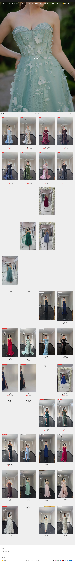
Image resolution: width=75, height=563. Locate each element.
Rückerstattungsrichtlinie (5, 551)
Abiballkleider (22, 3)
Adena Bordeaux (47, 147)
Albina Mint (28, 359)
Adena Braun (65, 147)
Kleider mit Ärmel (30, 3)
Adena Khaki (28, 182)
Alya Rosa (65, 500)
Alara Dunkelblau (65, 323)
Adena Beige (28, 147)
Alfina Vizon (46, 365)
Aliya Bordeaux (65, 464)
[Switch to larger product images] (1, 113)
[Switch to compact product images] (4, 113)
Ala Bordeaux (46, 217)
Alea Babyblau (46, 357)
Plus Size (37, 3)
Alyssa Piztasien (28, 507)
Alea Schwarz (65, 357)
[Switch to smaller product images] (3, 113)
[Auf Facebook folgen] (2, 557)
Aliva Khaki (65, 429)
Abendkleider (15, 3)
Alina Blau (10, 400)
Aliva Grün (47, 429)
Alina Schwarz (28, 400)
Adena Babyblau (10, 147)
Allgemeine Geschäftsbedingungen (7, 554)
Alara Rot (10, 359)
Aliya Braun (10, 500)
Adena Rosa (46, 182)
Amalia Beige (65, 536)
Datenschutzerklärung (5, 549)
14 (41, 541)
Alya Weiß (10, 536)
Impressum (3, 548)
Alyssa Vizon (46, 536)
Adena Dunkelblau (9, 182)
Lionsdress (10, 146)
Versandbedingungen (54, 3)
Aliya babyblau (28, 464)
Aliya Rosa (47, 501)
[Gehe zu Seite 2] (44, 541)
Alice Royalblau (65, 394)
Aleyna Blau (10, 394)
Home (10, 3)
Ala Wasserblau (28, 292)
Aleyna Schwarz (28, 394)
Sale (41, 3)
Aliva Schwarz (10, 464)
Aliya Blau (47, 465)
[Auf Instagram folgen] (4, 557)
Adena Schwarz (65, 182)
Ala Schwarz (10, 292)
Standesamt (46, 3)
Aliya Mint (28, 500)
